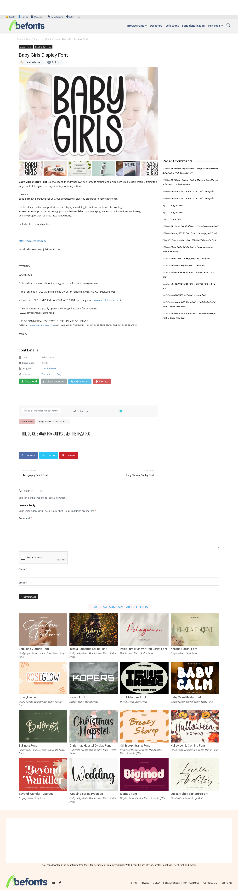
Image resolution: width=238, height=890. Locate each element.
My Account (39, 17)
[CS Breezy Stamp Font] (144, 726)
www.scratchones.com (106, 300)
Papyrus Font (177, 205)
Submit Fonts (74, 17)
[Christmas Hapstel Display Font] (93, 726)
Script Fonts (147, 653)
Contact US (210, 882)
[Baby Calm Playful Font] (195, 678)
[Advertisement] (187, 98)
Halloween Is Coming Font (188, 745)
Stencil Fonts (91, 701)
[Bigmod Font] (144, 774)
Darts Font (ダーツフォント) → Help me (191, 258)
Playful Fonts (193, 701)
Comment (25, 518)
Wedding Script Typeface (86, 793)
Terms (133, 882)
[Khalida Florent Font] (195, 629)
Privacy (145, 882)
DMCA (156, 882)
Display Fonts (52, 39)
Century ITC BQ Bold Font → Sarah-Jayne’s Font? (194, 233)
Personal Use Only (52, 374)
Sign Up (23, 17)
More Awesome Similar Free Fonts (120, 607)
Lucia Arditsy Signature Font (189, 793)
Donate (103, 381)
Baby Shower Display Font (140, 475)
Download (30, 381)
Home (20, 39)
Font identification (193, 25)
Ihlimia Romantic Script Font (88, 649)
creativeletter (49, 368)
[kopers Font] (93, 678)
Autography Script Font (35, 475)
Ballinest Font (28, 745)
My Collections (57, 17)
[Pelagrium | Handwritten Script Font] (144, 629)
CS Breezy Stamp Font (135, 745)
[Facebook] (60, 883)
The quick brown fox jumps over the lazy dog (56, 433)
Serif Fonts (191, 653)
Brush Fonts (177, 749)
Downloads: (28, 362)
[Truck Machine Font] (144, 678)
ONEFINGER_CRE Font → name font (189, 295)
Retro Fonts (141, 701)
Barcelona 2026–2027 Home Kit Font (198, 240)
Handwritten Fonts (43, 47)
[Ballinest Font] (43, 726)
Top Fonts (226, 882)
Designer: (27, 368)
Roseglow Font (29, 697)
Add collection (81, 381)
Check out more (55, 381)
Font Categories (34, 39)
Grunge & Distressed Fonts (134, 749)
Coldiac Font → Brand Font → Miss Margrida (192, 191)
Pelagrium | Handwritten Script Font (143, 649)
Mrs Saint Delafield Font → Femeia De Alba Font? (195, 226)
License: (26, 374)
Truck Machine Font (133, 697)
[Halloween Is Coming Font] (195, 726)
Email (23, 582)
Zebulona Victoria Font (34, 649)
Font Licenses (171, 882)
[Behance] (53, 883)
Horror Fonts (211, 749)
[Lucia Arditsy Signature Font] (195, 774)
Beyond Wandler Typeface (36, 793)
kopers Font (77, 697)
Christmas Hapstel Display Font (90, 745)
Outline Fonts (142, 798)
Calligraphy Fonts (28, 653)
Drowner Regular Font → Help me (188, 265)
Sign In (10, 17)
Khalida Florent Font (184, 649)
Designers (156, 25)
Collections (172, 25)
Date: (25, 357)
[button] (228, 26)
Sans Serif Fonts (135, 753)
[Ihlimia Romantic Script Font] (93, 629)
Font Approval (191, 882)
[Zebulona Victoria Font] (43, 629)
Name (23, 569)
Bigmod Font (128, 793)
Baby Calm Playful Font (186, 697)
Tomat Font (175, 219)
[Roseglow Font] (43, 678)
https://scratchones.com (32, 240)
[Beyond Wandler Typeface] (43, 774)
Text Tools (214, 25)
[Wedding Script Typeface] (93, 774)
